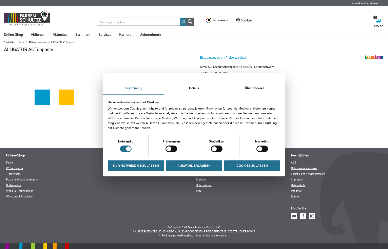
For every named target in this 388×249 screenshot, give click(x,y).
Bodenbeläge (13, 185)
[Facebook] (303, 215)
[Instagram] (312, 215)
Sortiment (83, 34)
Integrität (296, 190)
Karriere (125, 34)
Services (105, 34)
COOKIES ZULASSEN (252, 165)
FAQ (198, 190)
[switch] (172, 149)
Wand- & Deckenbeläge (19, 190)
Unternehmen (150, 34)
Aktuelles (60, 34)
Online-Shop (13, 34)
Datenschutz (298, 185)
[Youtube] (294, 215)
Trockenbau (13, 173)
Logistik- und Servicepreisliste (308, 173)
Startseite (9, 42)
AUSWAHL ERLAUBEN (194, 165)
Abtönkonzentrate (38, 42)
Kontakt (295, 196)
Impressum (297, 179)
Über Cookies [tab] (254, 88)
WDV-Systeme (14, 168)
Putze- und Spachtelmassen (22, 179)
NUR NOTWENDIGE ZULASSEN (136, 165)
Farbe (21, 42)
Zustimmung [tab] (133, 88)
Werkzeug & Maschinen (19, 196)
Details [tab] (194, 88)
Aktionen (38, 34)
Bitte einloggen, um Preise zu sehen (223, 57)
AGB (293, 162)
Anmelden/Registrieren (365, 3)
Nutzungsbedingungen (304, 168)
